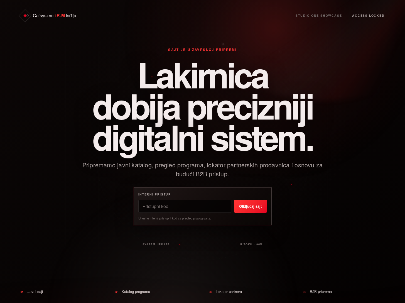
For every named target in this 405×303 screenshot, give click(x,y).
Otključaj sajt (250, 206)
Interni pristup (154, 194)
